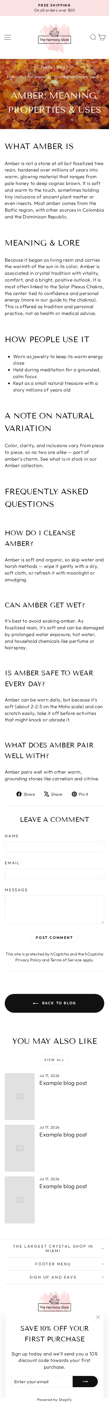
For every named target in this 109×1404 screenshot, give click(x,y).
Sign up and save (53, 1277)
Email (12, 862)
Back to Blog (58, 1003)
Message (16, 889)
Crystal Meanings (36, 76)
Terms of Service (66, 959)
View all (54, 1060)
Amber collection (23, 465)
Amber (12, 76)
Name (12, 835)
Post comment (54, 937)
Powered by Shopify (54, 1399)
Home (47, 67)
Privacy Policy (28, 959)
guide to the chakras (71, 300)
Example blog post (63, 1082)
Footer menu (53, 1263)
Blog (60, 67)
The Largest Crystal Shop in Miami (53, 1248)
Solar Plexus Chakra (71, 76)
